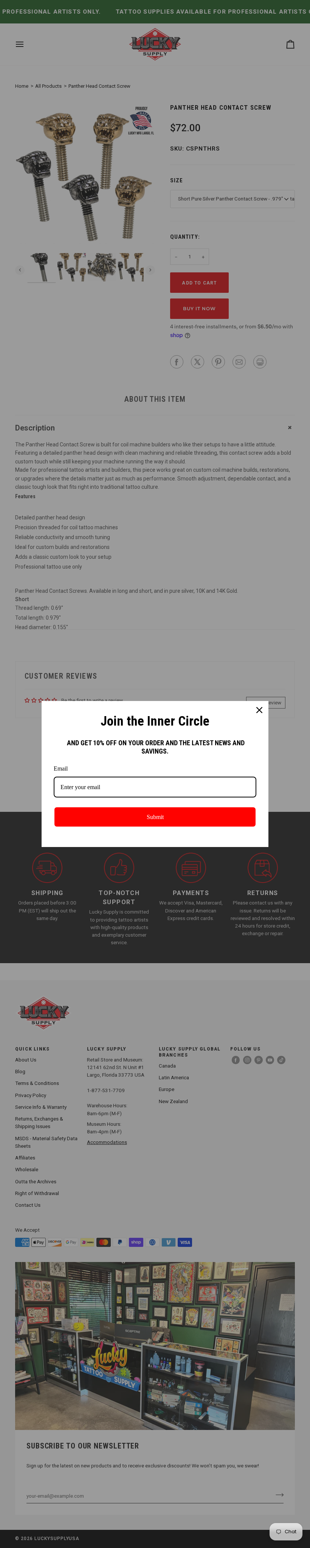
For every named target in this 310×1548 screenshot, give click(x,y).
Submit (155, 817)
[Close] (259, 710)
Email (61, 768)
